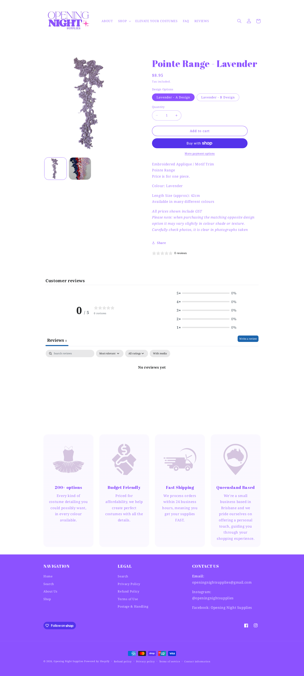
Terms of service (169, 661)
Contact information (197, 661)
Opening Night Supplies (68, 661)
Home (48, 576)
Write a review (248, 338)
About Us (50, 591)
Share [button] (161, 243)
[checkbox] (160, 353)
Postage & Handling (133, 606)
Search (48, 584)
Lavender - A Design (173, 97)
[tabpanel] (152, 381)
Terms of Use (128, 599)
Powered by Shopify (97, 661)
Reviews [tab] (57, 340)
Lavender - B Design (218, 97)
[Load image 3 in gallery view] (80, 169)
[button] (124, 21)
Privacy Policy (129, 584)
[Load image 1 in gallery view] (55, 169)
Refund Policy (128, 591)
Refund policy (123, 661)
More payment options (200, 153)
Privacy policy (145, 661)
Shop (47, 599)
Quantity (158, 107)
